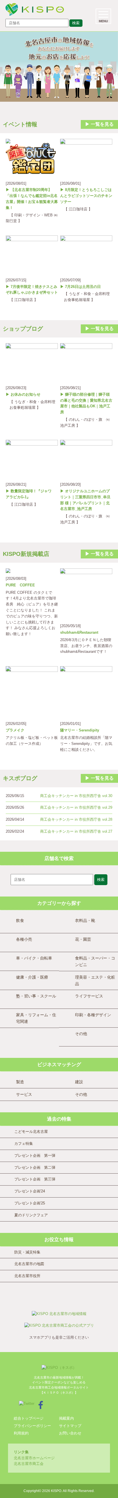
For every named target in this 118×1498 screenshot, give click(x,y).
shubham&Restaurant (79, 632)
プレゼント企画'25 (29, 1203)
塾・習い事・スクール (36, 996)
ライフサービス (89, 996)
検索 (76, 23)
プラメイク (15, 730)
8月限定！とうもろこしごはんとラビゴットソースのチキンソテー (86, 196)
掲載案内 (66, 1418)
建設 (79, 1082)
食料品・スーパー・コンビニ (95, 961)
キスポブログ (20, 778)
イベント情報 (20, 124)
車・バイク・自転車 (34, 958)
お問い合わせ (70, 1433)
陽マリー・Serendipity (79, 730)
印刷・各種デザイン (93, 1015)
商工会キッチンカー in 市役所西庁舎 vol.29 (76, 807)
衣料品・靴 (85, 920)
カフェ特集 (23, 1143)
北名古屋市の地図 (29, 1264)
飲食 (20, 920)
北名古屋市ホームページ (34, 1458)
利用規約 (21, 1433)
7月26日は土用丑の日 (83, 286)
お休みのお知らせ (25, 394)
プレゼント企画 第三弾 (34, 1179)
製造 (20, 1082)
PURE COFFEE (20, 585)
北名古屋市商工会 (29, 1464)
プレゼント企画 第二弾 (34, 1167)
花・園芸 (83, 939)
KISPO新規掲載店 (26, 554)
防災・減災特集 (27, 1252)
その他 (81, 1033)
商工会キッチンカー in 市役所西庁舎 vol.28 (76, 819)
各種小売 (24, 939)
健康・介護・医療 (32, 977)
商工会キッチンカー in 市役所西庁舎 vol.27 (76, 831)
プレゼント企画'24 (29, 1191)
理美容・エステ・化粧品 (95, 980)
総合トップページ (29, 1418)
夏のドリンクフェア (31, 1215)
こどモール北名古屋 (31, 1131)
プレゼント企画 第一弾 (34, 1155)
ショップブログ (23, 329)
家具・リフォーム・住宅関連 (36, 1018)
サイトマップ (70, 1426)
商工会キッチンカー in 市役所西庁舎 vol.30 (76, 796)
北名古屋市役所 (27, 1276)
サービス (24, 1094)
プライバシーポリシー (32, 1426)
